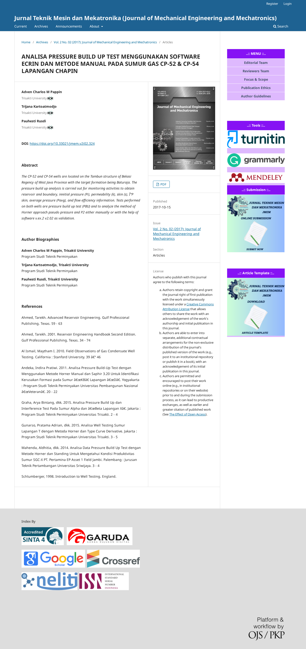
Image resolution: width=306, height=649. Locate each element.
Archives (41, 26)
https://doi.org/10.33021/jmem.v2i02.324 (62, 143)
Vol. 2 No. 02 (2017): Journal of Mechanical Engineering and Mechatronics (105, 42)
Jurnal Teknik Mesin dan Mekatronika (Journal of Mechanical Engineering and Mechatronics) (145, 18)
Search (282, 26)
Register (272, 3)
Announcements (69, 26)
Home (26, 42)
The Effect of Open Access (187, 414)
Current (20, 26)
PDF (163, 184)
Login (288, 3)
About (95, 26)
